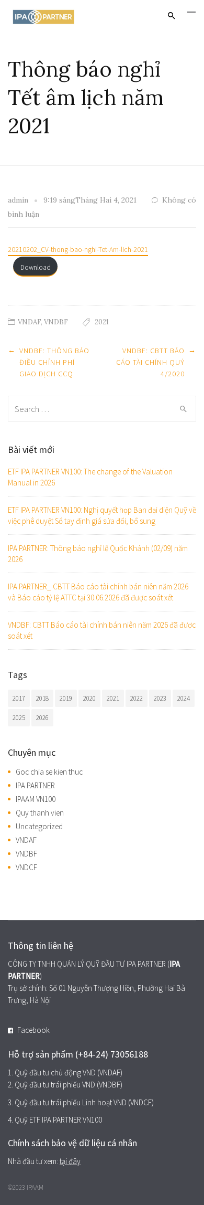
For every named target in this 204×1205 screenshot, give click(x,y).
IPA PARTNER (35, 785)
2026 (42, 717)
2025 (19, 717)
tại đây (70, 1161)
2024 (183, 698)
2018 (42, 698)
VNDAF (29, 322)
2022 (136, 698)
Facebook (33, 1030)
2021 (102, 322)
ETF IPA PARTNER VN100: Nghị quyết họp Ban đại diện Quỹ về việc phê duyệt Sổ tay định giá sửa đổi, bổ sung (102, 515)
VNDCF (26, 867)
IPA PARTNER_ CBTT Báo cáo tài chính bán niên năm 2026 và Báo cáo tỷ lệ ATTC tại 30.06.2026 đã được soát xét (98, 592)
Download (35, 267)
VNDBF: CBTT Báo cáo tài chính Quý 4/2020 (150, 362)
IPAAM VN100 (35, 799)
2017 (19, 698)
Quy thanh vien (40, 813)
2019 (66, 698)
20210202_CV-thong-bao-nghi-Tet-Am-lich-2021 (78, 249)
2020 (89, 698)
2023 (160, 698)
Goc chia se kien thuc (49, 772)
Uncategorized (39, 826)
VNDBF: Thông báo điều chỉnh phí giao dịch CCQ (54, 362)
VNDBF (56, 322)
